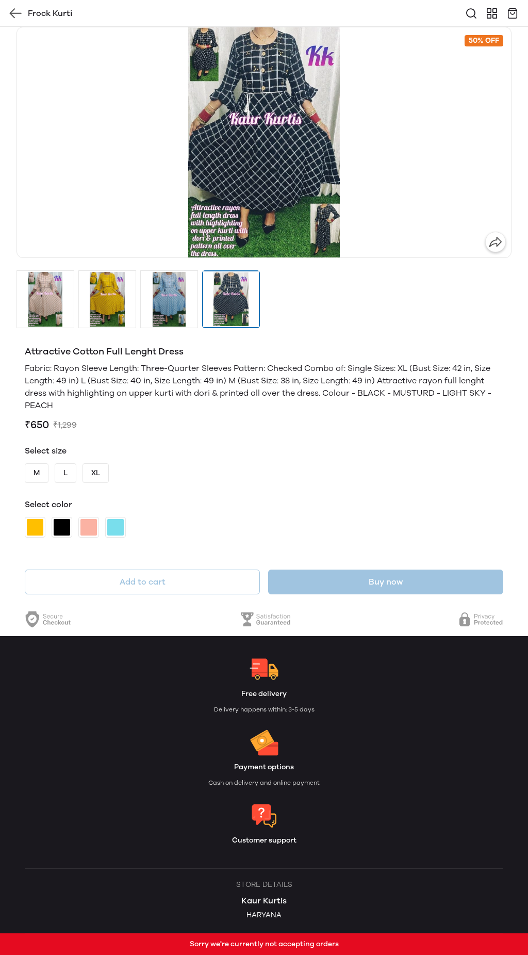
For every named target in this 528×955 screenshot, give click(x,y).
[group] (264, 142)
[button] (45, 299)
